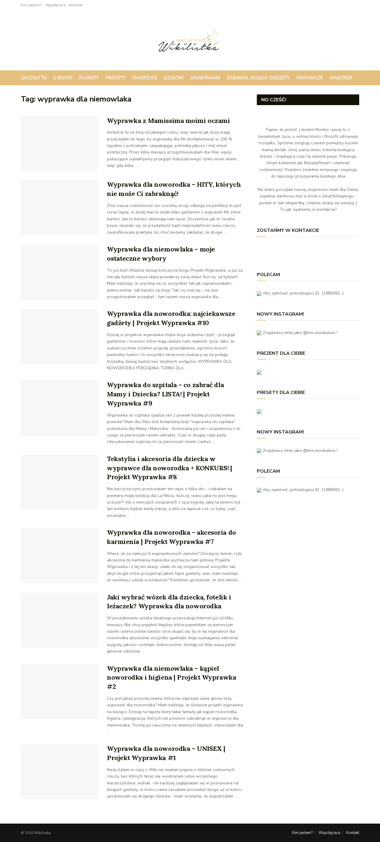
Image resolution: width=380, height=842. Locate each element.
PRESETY (115, 77)
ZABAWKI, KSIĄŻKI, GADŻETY (258, 77)
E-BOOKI (62, 77)
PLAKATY (89, 77)
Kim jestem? (31, 5)
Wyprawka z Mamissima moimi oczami (168, 120)
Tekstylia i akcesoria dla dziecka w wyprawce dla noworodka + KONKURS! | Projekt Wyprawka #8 (169, 468)
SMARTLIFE (144, 77)
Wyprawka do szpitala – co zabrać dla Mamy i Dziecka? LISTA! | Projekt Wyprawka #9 (165, 394)
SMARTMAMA (205, 77)
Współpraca (55, 5)
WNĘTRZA (341, 77)
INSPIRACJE (309, 77)
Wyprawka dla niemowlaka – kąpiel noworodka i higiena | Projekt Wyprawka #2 (171, 677)
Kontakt (76, 5)
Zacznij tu (34, 77)
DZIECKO (174, 77)
